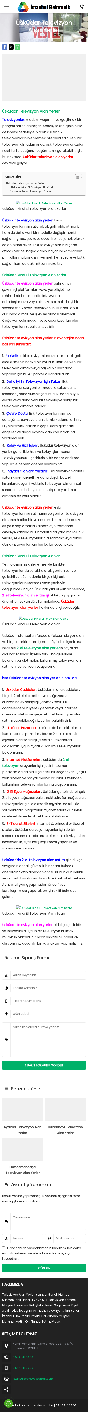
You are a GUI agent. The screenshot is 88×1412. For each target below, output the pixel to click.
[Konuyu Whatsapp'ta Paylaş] (17, 47)
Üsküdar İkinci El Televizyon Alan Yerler (33, 187)
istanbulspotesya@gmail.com (33, 1378)
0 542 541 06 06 (23, 1357)
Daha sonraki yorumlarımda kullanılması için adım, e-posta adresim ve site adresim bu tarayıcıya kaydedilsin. (42, 1253)
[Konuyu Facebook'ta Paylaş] (4, 47)
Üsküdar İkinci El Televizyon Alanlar (32, 191)
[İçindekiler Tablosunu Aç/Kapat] (76, 177)
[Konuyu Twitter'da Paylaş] (11, 47)
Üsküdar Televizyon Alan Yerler (25, 183)
